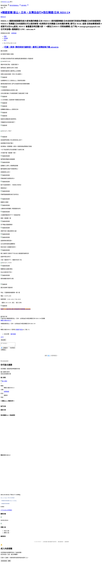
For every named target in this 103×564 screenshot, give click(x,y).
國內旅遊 (13, 334)
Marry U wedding (13, 500)
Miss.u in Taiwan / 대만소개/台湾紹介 (8, 497)
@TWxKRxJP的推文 (6, 510)
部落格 (6, 38)
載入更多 (3, 340)
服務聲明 (67, 541)
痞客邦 (18, 329)
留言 (21, 329)
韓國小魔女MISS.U (6, 320)
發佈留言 (3, 349)
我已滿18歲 (4, 560)
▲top (2, 337)
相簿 (5, 36)
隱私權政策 (60, 541)
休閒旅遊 (13, 33)
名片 (5, 40)
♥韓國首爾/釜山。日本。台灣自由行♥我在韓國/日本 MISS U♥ (35, 12)
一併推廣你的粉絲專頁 (5, 500)
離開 (9, 560)
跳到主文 (3, 17)
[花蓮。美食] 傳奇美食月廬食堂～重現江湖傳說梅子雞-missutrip (31, 47)
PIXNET (39, 541)
